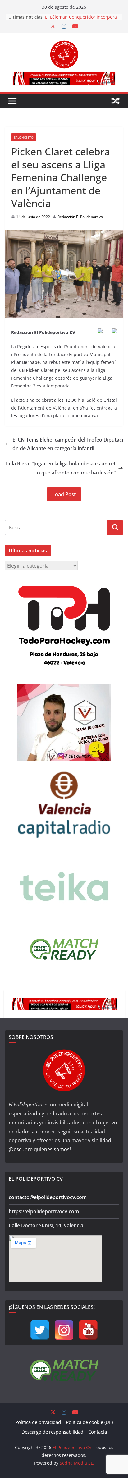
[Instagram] (64, 1330)
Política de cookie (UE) (89, 1422)
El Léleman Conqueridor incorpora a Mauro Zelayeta (81, 20)
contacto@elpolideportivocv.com (48, 1197)
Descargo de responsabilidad (52, 1432)
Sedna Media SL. (77, 1463)
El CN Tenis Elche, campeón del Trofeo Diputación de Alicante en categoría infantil (67, 444)
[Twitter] (40, 1330)
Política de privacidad (38, 1422)
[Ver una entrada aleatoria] (115, 101)
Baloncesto (24, 137)
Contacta (97, 1432)
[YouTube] (88, 1330)
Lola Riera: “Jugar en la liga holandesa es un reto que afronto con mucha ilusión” (61, 468)
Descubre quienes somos (40, 1149)
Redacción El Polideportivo (80, 216)
